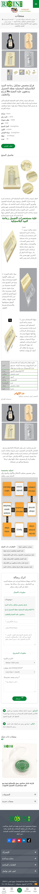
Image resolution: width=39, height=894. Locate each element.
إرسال (18, 698)
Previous (2, 760)
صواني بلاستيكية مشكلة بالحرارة (25, 19)
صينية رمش (7, 22)
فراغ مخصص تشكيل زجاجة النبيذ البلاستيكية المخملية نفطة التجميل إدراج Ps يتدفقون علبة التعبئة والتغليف (19, 609)
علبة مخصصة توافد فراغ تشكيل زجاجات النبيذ (17, 567)
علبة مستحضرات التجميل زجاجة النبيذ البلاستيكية (18, 555)
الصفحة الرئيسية (9, 19)
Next (36, 760)
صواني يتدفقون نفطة (25, 547)
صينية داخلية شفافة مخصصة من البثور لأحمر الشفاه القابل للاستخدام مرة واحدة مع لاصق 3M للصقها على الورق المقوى (20, 713)
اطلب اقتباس (8, 146)
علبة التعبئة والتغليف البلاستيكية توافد (15, 559)
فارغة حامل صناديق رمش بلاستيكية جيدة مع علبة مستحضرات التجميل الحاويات (18, 784)
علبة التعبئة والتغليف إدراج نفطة (13, 551)
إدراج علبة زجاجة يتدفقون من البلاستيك (15, 563)
